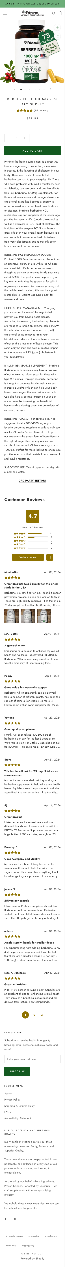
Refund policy (11, 1245)
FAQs (7, 1112)
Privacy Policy (12, 1100)
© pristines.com (32, 1253)
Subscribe (17, 1071)
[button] (49, 557)
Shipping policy (28, 1245)
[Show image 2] (25, 89)
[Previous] (14, 89)
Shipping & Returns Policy (19, 1106)
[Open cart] (60, 13)
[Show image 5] (36, 89)
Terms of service (50, 1236)
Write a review (28, 557)
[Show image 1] (21, 89)
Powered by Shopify (32, 1259)
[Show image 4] (32, 89)
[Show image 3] (29, 89)
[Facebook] (5, 1219)
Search (8, 1093)
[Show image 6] (40, 89)
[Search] (53, 13)
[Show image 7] (44, 89)
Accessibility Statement (17, 1118)
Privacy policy (34, 1236)
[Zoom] (57, 27)
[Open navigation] (5, 13)
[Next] (50, 89)
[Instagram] (14, 1219)
